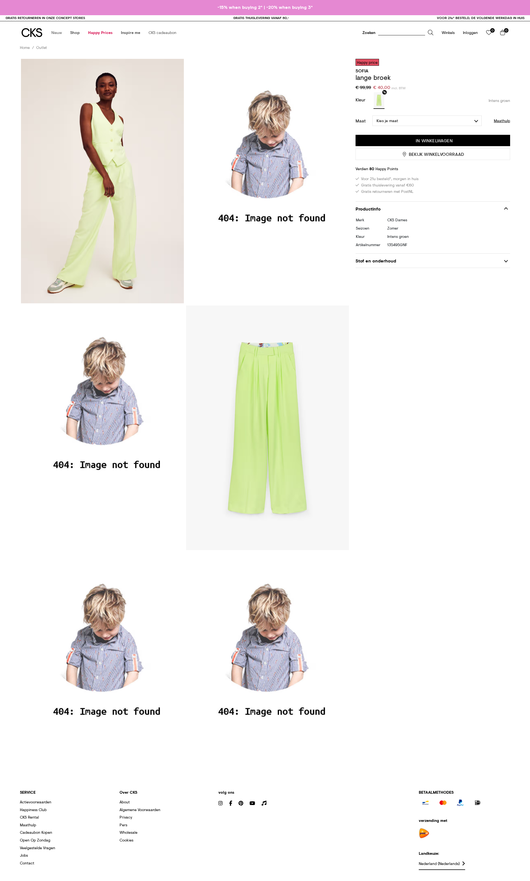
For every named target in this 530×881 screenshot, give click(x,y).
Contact (27, 863)
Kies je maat (387, 120)
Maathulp (28, 825)
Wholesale (128, 832)
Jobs (24, 855)
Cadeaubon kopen (36, 832)
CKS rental (29, 817)
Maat (361, 120)
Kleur (361, 99)
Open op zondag (35, 840)
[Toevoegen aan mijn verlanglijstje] (502, 62)
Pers (123, 825)
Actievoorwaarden (35, 802)
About (125, 802)
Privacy (126, 817)
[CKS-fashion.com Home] (32, 32)
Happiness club (33, 809)
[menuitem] (56, 32)
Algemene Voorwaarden (140, 809)
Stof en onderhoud (376, 260)
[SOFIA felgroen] (379, 100)
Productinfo (368, 209)
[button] (56, 32)
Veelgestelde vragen (37, 848)
